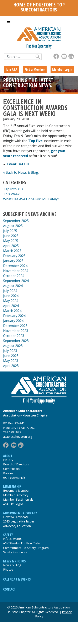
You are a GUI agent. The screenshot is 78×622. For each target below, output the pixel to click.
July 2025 (10, 230)
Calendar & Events (17, 579)
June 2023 (11, 355)
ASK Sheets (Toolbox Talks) (22, 543)
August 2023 (13, 345)
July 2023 (10, 350)
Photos (8, 569)
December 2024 (15, 265)
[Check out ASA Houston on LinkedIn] (71, 56)
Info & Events (12, 539)
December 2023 (15, 325)
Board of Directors (16, 464)
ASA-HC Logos (13, 504)
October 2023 (13, 335)
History (8, 460)
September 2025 (16, 220)
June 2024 (11, 295)
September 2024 (16, 280)
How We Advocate (16, 517)
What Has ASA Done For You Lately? (31, 199)
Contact (9, 589)
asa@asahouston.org (17, 437)
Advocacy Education (17, 526)
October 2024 (13, 275)
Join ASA (11, 69)
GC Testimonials (14, 478)
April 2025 (11, 245)
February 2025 (14, 255)
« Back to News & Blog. (21, 172)
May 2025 (10, 240)
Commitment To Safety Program (26, 548)
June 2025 (11, 235)
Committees (11, 469)
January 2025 (13, 260)
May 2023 (10, 360)
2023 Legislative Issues (19, 521)
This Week (11, 194)
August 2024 (13, 285)
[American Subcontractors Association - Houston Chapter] (39, 390)
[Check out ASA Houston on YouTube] (64, 56)
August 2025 (13, 225)
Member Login (62, 69)
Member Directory (15, 495)
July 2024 (10, 290)
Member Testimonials (18, 499)
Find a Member (35, 69)
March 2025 (12, 250)
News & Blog (12, 565)
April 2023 (11, 365)
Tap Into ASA (13, 189)
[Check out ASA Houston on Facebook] (56, 56)
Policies (8, 473)
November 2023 (15, 330)
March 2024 (12, 310)
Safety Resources (15, 552)
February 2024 (14, 315)
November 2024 (15, 270)
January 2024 (13, 320)
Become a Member (16, 490)
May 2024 (10, 300)
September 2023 (16, 340)
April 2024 (11, 305)
